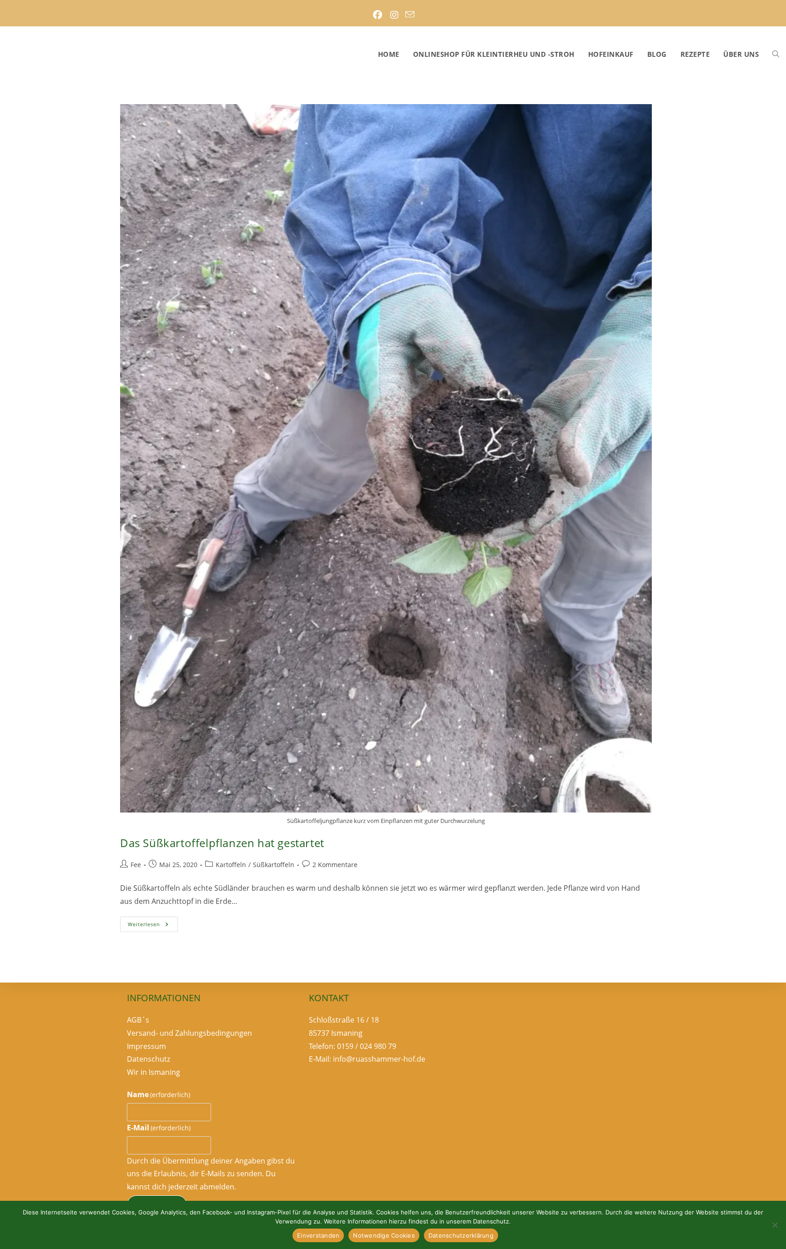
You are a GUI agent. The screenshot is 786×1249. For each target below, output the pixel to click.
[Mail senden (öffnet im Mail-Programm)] (410, 15)
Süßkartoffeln (273, 864)
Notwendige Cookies (384, 1235)
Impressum (146, 1046)
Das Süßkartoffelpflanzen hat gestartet (222, 842)
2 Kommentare (335, 864)
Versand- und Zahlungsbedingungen (189, 1033)
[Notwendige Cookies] (774, 1224)
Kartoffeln (231, 864)
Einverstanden (318, 1235)
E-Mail (159, 1128)
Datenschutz (148, 1059)
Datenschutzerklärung (461, 1235)
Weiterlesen (153, 926)
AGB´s (138, 1020)
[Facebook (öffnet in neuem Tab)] (377, 15)
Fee (136, 864)
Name (158, 1094)
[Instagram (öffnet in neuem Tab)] (394, 15)
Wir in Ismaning (153, 1072)
